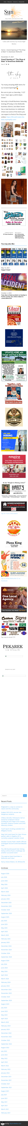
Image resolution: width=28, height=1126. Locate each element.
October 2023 (5, 997)
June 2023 (4, 1011)
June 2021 (4, 1098)
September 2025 (6, 913)
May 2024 (4, 971)
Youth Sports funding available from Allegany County (13, 830)
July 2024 (4, 964)
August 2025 (5, 917)
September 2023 (6, 1000)
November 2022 (6, 1037)
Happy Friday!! (5, 270)
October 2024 (5, 953)
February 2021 (5, 1113)
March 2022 (5, 1066)
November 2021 (6, 1080)
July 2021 (4, 1095)
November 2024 (6, 950)
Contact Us (15, 1)
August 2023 (5, 1004)
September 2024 (6, 957)
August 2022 (5, 1047)
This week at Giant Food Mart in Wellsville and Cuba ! (11, 857)
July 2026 (4, 877)
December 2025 (6, 902)
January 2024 (5, 986)
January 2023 (5, 1029)
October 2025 (5, 910)
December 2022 (6, 1033)
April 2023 (4, 1018)
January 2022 (5, 1073)
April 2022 (4, 1062)
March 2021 (5, 1109)
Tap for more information (9, 513)
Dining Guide (21, 1)
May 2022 (4, 1058)
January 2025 (5, 942)
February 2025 (5, 939)
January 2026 (5, 899)
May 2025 (4, 928)
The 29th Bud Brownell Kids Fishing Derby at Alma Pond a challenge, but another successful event (13, 851)
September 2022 (6, 1044)
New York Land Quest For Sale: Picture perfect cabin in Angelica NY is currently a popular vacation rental (13, 836)
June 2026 (4, 881)
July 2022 (4, 1051)
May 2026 (4, 884)
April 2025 (4, 931)
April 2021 (4, 1105)
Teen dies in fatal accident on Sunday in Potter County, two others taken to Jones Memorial (14, 296)
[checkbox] (3, 1123)
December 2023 (6, 989)
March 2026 (5, 892)
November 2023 (6, 993)
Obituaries (9, 1)
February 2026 (5, 895)
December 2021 (6, 1076)
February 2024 (5, 982)
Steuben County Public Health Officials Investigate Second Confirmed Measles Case (14, 843)
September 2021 (6, 1087)
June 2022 (4, 1055)
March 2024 (5, 979)
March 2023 (5, 1022)
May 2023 (4, 1015)
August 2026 (5, 873)
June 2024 (4, 968)
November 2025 (6, 906)
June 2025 (4, 924)
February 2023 (5, 1026)
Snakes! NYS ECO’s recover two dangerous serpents (11, 813)
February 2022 (5, 1069)
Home (5, 1)
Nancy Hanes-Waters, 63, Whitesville (13, 862)
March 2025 (5, 935)
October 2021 (5, 1084)
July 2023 (4, 1008)
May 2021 (4, 1102)
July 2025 (4, 921)
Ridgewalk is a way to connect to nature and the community (11, 808)
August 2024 (5, 960)
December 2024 (6, 946)
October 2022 (5, 1040)
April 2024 (4, 975)
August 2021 (5, 1091)
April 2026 (4, 888)
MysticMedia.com (15, 1123)
